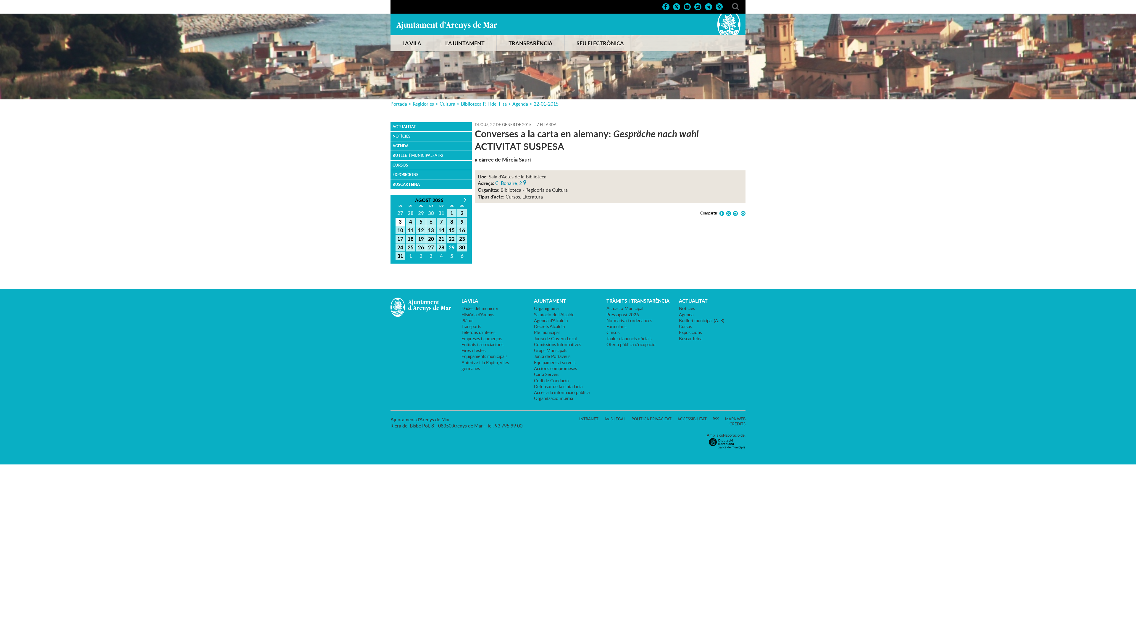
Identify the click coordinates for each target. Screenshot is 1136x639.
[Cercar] (736, 6)
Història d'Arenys (478, 314)
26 (421, 247)
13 (431, 230)
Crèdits (738, 424)
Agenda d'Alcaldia (551, 320)
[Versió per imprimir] (742, 213)
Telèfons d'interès (478, 332)
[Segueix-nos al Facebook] (666, 6)
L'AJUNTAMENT (465, 43)
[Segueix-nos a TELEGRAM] (708, 6)
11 (411, 230)
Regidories (423, 104)
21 (441, 238)
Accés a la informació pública (562, 392)
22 (452, 238)
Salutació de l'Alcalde (554, 314)
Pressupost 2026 (622, 314)
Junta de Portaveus (552, 356)
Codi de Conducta (551, 380)
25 (411, 247)
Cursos (400, 165)
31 (400, 255)
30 (462, 247)
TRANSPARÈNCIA (531, 43)
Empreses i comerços (482, 338)
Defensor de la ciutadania (558, 386)
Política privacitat (652, 419)
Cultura (447, 104)
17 (400, 238)
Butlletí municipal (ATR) (418, 155)
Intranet (588, 419)
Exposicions (405, 174)
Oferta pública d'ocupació (631, 344)
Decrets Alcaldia (549, 326)
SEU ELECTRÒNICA (600, 43)
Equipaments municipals (484, 356)
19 (421, 238)
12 (421, 230)
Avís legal (615, 419)
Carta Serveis (546, 374)
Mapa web (735, 419)
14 (441, 230)
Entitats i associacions (482, 344)
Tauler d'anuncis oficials (628, 338)
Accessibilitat (692, 419)
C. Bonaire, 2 (508, 182)
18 (411, 238)
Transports (471, 326)
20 (431, 238)
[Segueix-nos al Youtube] (687, 6)
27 (431, 247)
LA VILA (411, 43)
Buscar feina (406, 184)
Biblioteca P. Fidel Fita (484, 104)
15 (452, 230)
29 (452, 247)
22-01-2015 (546, 104)
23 (462, 238)
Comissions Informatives (557, 344)
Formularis (616, 326)
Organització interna (553, 398)
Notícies (401, 136)
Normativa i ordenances (629, 320)
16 (462, 230)
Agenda (520, 104)
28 (441, 247)
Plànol (468, 320)
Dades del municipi (480, 308)
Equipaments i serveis (554, 362)
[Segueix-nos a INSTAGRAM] (698, 6)
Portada (398, 104)
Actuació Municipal (624, 308)
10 (400, 230)
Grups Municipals (550, 350)
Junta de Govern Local (555, 338)
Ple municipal (547, 332)
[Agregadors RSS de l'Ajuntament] (719, 6)
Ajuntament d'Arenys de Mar (446, 25)
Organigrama (546, 308)
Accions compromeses (555, 368)
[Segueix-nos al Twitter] (676, 6)
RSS (716, 419)
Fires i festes (473, 350)
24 (400, 247)
